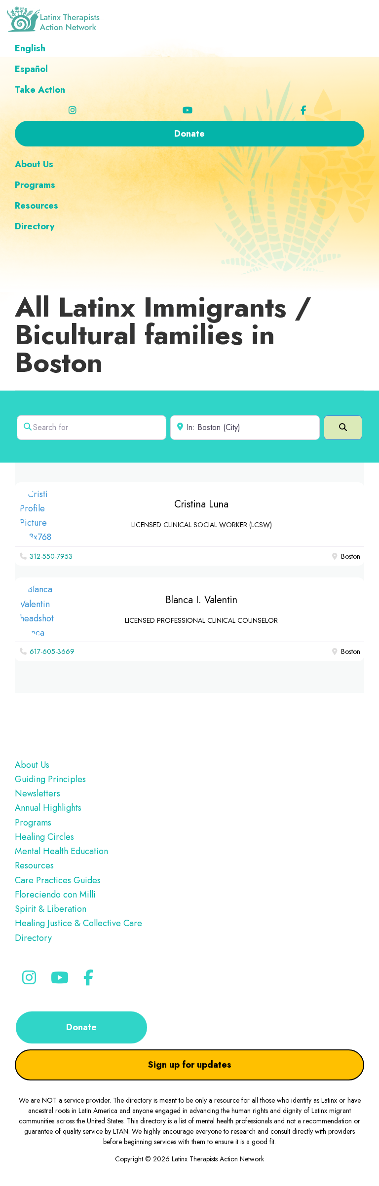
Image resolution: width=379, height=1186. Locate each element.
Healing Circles (44, 836)
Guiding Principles (50, 779)
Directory (33, 938)
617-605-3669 (52, 651)
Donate (81, 1027)
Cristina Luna (201, 504)
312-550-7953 (51, 556)
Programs (33, 822)
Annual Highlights (48, 807)
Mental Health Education (61, 851)
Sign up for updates (189, 1064)
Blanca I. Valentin (201, 600)
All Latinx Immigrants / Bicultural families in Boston (163, 334)
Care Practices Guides (58, 880)
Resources (34, 865)
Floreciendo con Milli (55, 894)
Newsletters (37, 793)
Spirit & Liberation (50, 908)
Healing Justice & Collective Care (78, 923)
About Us (32, 764)
